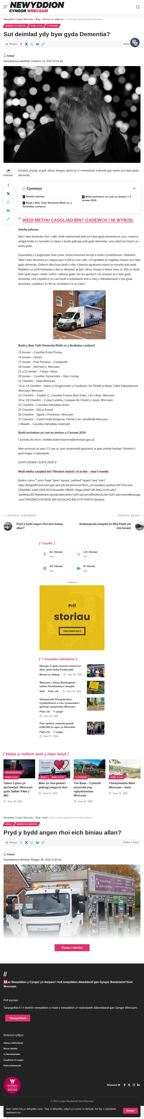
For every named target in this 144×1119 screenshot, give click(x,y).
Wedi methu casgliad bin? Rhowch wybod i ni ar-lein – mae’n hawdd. (63, 471)
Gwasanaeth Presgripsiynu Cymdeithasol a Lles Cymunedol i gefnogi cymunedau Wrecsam (60, 703)
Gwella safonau (35, 196)
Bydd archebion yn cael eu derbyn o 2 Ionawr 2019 (106, 198)
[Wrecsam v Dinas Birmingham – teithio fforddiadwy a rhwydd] (95, 687)
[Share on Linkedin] (37, 44)
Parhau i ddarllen (72, 947)
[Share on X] (26, 44)
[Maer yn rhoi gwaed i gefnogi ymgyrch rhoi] (54, 768)
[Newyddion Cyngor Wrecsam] (36, 7)
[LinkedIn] (89, 568)
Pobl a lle (36, 26)
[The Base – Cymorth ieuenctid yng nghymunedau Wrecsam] (89, 768)
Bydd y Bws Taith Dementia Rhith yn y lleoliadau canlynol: (47, 204)
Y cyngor (52, 26)
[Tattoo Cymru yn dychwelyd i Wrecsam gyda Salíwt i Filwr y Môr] (19, 768)
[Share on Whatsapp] (32, 44)
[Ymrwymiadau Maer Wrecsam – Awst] (124, 768)
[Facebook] (55, 554)
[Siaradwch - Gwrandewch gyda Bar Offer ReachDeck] (135, 42)
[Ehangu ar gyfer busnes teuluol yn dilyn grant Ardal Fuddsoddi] (95, 670)
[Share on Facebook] (20, 44)
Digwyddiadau (13, 772)
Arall (42, 691)
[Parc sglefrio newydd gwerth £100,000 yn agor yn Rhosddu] (95, 728)
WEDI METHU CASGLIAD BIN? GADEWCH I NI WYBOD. (78, 220)
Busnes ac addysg (16, 26)
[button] (130, 1111)
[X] (89, 554)
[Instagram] (55, 568)
